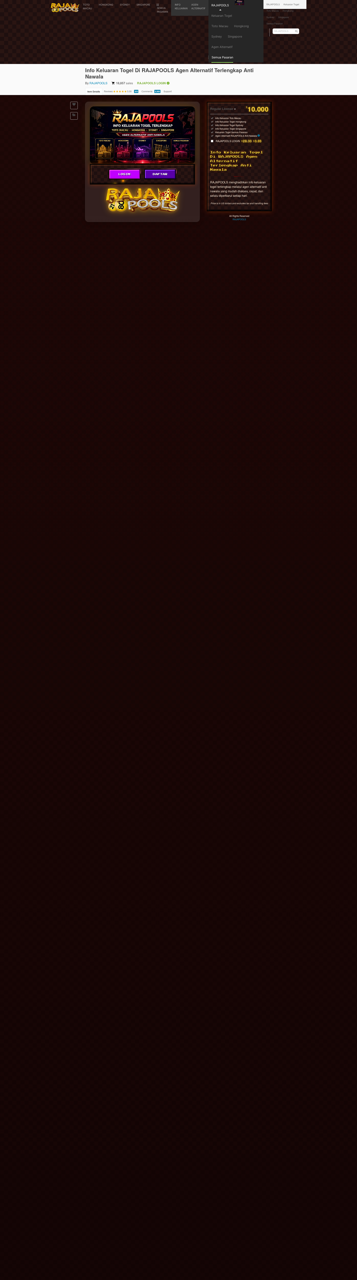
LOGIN (124, 174)
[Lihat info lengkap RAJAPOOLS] (259, 135)
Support (168, 91)
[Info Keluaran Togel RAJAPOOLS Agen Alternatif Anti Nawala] (142, 135)
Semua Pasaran (274, 23)
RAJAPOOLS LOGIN (239, 141)
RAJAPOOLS (220, 5)
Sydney (216, 36)
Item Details (93, 91)
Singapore (235, 36)
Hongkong (241, 26)
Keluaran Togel (221, 15)
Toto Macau (219, 26)
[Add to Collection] (74, 116)
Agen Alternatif (222, 47)
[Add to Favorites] (74, 105)
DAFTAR (160, 174)
